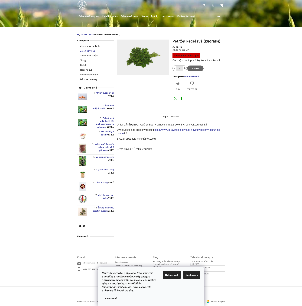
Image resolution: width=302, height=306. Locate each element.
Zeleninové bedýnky (90, 45)
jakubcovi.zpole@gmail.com (95, 262)
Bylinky (84, 64)
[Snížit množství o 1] (174, 68)
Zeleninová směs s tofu (201, 261)
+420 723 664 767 (91, 269)
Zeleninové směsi (89, 55)
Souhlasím (192, 274)
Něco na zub (86, 69)
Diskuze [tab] (175, 116)
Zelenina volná (87, 50)
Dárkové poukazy (88, 79)
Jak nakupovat (121, 261)
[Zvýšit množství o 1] (185, 68)
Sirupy (83, 60)
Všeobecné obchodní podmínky (128, 265)
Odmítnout (171, 274)
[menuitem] (89, 16)
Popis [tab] (165, 116)
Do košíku (195, 68)
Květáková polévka (199, 273)
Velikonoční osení (89, 74)
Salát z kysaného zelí (200, 267)
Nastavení (110, 298)
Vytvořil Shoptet (218, 301)
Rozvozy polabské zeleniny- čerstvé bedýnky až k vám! (166, 262)
